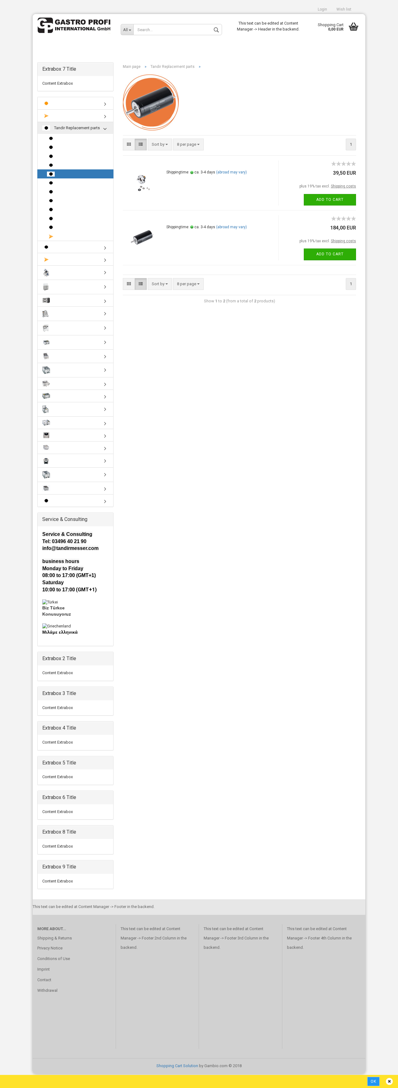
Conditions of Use (53, 958)
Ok (373, 1081)
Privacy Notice (49, 948)
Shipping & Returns (54, 938)
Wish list (343, 9)
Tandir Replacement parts (76, 127)
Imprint (43, 969)
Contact (44, 979)
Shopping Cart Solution (177, 1065)
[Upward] (381, 1078)
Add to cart (330, 199)
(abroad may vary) (231, 172)
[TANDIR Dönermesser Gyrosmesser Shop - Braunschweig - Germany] (74, 26)
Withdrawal (47, 990)
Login (322, 9)
